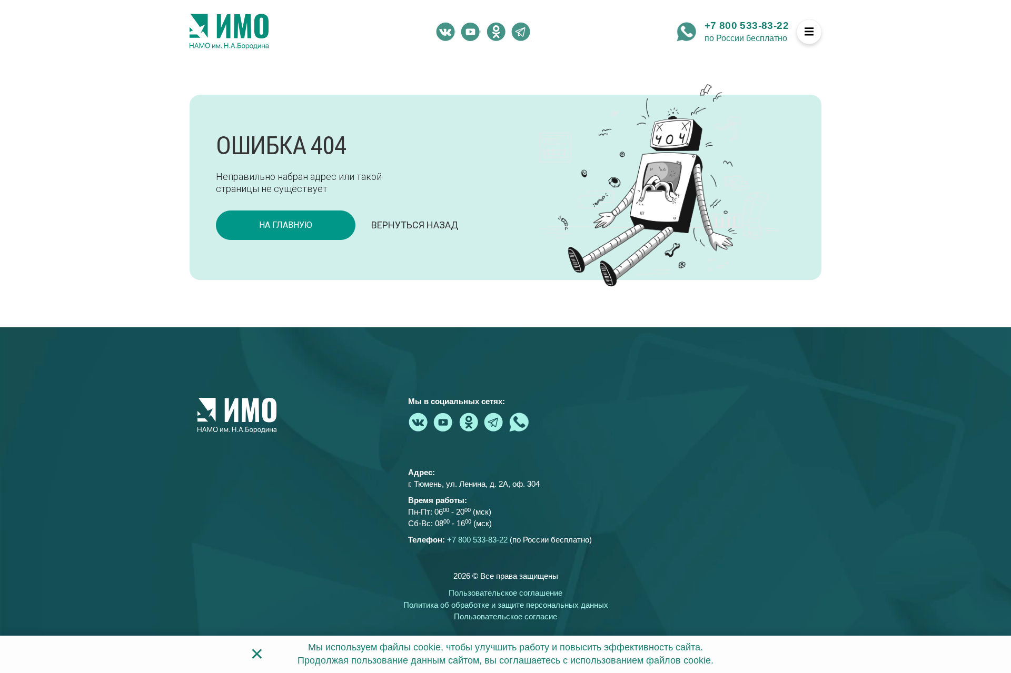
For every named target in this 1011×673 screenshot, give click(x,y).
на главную (285, 225)
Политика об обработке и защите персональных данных (505, 604)
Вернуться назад (414, 224)
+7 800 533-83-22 (747, 25)
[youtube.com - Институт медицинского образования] (471, 32)
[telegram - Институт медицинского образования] (521, 32)
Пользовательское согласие (505, 616)
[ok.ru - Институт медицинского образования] (496, 32)
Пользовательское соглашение (505, 592)
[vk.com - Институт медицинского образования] (445, 32)
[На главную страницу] (229, 31)
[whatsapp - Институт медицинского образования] (687, 32)
